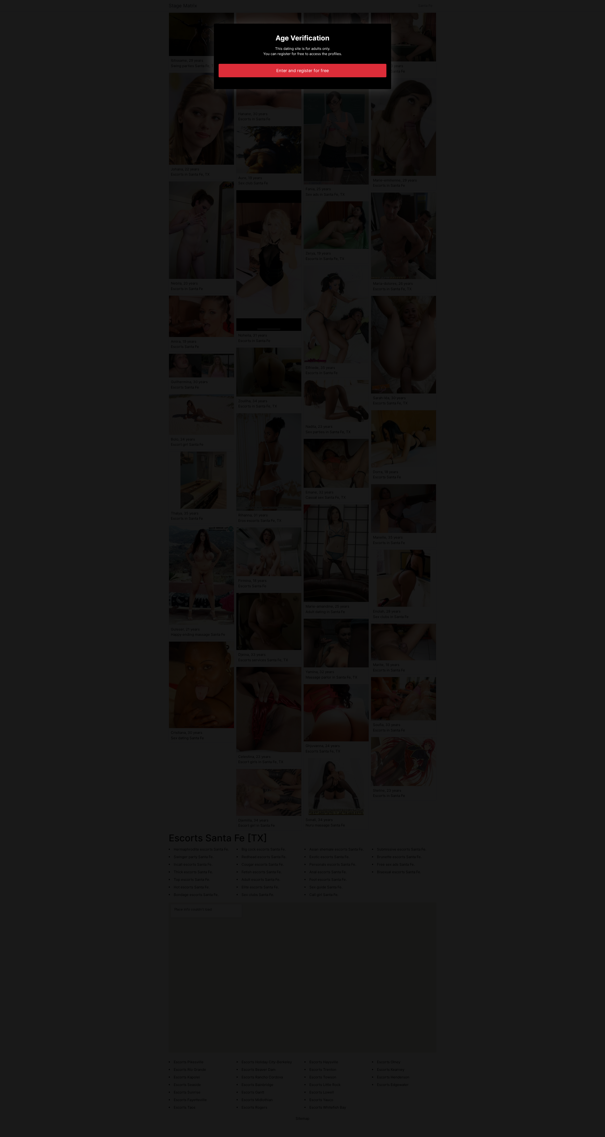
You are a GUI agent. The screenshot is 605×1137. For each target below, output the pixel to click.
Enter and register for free (302, 70)
